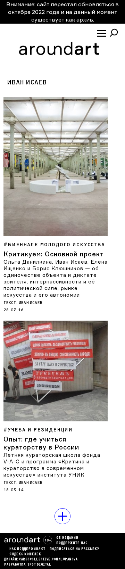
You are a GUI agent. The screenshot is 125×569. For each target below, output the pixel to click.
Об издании (67, 538)
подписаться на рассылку (74, 549)
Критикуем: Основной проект (53, 254)
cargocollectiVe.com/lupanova (48, 559)
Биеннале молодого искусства (56, 244)
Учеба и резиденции (40, 429)
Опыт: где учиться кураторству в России (41, 443)
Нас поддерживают (27, 549)
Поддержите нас (72, 543)
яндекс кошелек (25, 554)
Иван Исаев (30, 303)
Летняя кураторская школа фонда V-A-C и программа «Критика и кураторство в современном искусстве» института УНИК (51, 465)
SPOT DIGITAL (39, 564)
